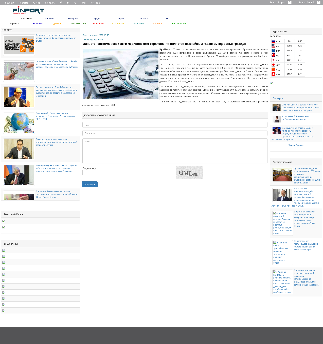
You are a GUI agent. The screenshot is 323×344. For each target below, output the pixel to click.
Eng (98, 2)
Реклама (23, 2)
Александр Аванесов (93, 40)
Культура (144, 18)
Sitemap (9, 2)
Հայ (84, 2)
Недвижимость (179, 23)
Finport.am (14, 23)
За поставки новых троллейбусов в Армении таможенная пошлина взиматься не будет (306, 245)
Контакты (50, 2)
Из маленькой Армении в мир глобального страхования (296, 117)
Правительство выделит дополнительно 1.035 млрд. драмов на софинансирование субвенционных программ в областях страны (307, 175)
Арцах (97, 18)
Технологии (138, 23)
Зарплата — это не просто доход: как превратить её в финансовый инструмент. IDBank (56, 38)
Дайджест (58, 23)
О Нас (36, 2)
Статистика (159, 23)
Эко (167, 18)
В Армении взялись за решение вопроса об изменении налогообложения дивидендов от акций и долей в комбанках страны (306, 277)
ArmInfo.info (26, 18)
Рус (92, 2)
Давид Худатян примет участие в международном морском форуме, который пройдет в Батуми (56, 142)
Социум (120, 18)
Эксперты (278, 98)
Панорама (73, 18)
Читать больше (296, 145)
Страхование (118, 23)
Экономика (38, 23)
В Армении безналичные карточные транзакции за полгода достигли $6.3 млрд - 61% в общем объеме (57, 194)
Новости (7, 30)
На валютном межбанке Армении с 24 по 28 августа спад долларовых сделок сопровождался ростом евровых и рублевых (57, 64)
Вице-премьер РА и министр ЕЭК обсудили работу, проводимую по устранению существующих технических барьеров (56, 168)
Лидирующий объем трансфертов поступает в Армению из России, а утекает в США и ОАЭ (57, 116)
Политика (49, 18)
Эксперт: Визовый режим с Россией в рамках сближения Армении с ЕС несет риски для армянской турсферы (301, 107)
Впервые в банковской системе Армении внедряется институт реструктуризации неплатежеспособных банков (304, 218)
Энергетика (98, 23)
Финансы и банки (78, 23)
